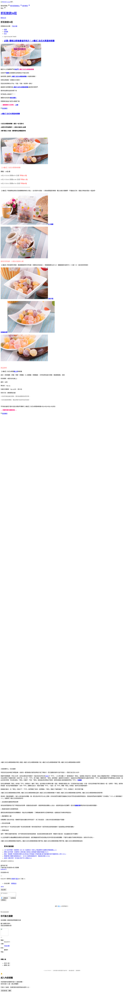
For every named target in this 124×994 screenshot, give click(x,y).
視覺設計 (14, 883)
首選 (7, 73)
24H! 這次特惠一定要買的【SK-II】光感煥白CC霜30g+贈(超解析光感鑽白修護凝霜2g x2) (30, 850)
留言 (17, 878)
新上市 (16, 371)
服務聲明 (78, 970)
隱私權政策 (71, 970)
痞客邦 (13, 878)
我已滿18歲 (4, 990)
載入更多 (3, 889)
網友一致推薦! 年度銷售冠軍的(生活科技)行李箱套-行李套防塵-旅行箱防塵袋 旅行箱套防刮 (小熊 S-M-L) (35, 854)
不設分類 (14, 26)
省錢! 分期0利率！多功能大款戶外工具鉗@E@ (18, 858)
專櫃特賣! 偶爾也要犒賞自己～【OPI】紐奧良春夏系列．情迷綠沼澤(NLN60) (27, 856)
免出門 (17, 69)
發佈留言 (3, 900)
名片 (5, 33)
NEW (47, 776)
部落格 (6, 31)
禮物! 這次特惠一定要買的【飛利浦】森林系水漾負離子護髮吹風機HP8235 (26, 852)
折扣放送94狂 (9, 13)
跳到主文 (3, 18)
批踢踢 (80, 780)
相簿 (5, 29)
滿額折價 (77, 805)
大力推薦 (50, 224)
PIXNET (49, 970)
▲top (2, 886)
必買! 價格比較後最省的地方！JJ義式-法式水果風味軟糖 (29, 41)
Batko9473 (4, 869)
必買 (17, 105)
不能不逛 (50, 298)
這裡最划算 (4, 332)
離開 (10, 990)
